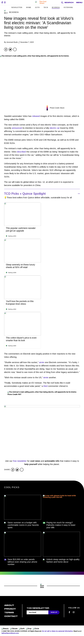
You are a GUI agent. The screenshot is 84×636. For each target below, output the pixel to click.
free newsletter (20, 461)
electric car (55, 128)
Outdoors (68, 7)
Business (56, 7)
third (45, 386)
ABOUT (9, 605)
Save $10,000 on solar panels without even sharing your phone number (22, 561)
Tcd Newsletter (38, 608)
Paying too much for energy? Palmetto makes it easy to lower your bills (60, 525)
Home (28, 7)
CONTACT (11, 616)
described (21, 152)
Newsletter (16, 7)
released (36, 116)
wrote (41, 362)
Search (69, 2)
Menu (79, 2)
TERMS (9, 612)
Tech (46, 7)
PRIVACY (10, 609)
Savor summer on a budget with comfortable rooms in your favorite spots (23, 525)
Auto (37, 7)
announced (17, 128)
